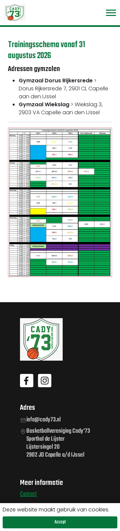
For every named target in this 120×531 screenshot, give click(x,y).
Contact (28, 494)
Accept (60, 522)
